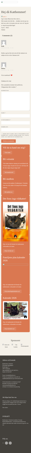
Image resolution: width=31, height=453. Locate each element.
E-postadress (6, 119)
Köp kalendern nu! (9, 328)
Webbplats (4, 126)
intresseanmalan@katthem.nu (9, 385)
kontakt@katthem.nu (10, 375)
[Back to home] (9, 3)
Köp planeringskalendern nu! (12, 291)
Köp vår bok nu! (9, 251)
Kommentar (5, 90)
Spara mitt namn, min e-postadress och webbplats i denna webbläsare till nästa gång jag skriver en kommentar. (15, 135)
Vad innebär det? (9, 172)
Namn (3, 112)
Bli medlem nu (8, 192)
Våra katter (7, 152)
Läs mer (19, 404)
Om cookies (5, 407)
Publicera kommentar (8, 141)
